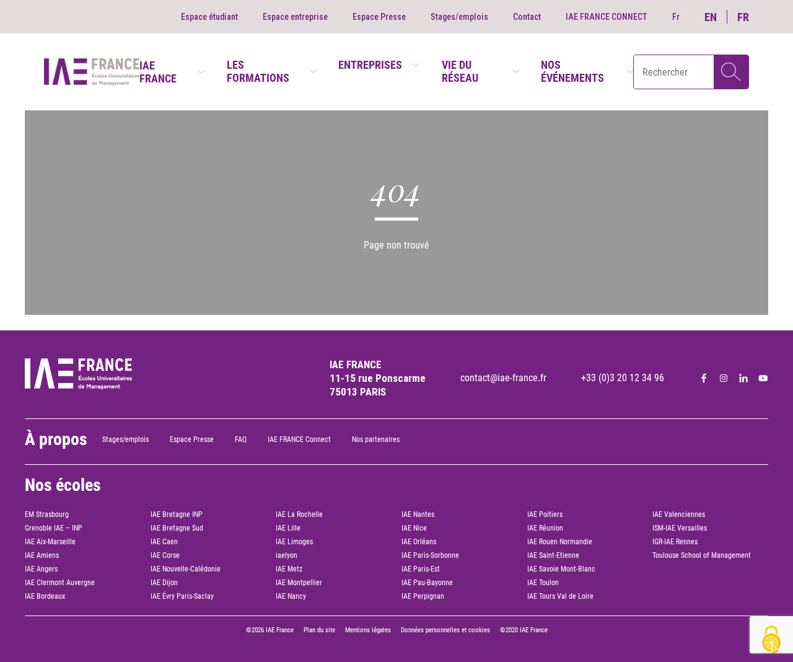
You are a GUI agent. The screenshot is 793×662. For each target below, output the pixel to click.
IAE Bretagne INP (177, 514)
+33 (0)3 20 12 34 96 (622, 378)
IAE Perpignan (422, 596)
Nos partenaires (376, 439)
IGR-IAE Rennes (675, 541)
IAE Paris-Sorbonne (430, 555)
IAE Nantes (417, 514)
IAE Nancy (291, 596)
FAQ (241, 439)
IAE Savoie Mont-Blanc (561, 569)
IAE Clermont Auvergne (60, 582)
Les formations (258, 71)
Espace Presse (379, 17)
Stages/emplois (459, 17)
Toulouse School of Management (701, 555)
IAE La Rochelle (299, 514)
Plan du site (319, 630)
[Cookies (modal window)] (771, 640)
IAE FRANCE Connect (299, 439)
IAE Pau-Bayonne (427, 582)
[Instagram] (724, 378)
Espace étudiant (209, 17)
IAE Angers (41, 569)
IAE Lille (288, 528)
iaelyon (286, 555)
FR (743, 17)
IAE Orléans (418, 541)
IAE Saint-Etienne (553, 555)
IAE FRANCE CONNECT (606, 17)
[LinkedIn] (743, 378)
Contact (527, 17)
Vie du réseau (460, 71)
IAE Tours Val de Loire (560, 596)
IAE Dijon (164, 582)
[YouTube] (763, 378)
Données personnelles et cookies (445, 630)
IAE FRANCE (158, 72)
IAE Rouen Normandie (559, 541)
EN (710, 17)
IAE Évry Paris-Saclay (182, 596)
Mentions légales (368, 630)
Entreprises (370, 64)
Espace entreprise (295, 17)
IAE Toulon (543, 582)
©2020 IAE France (524, 630)
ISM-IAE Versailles (679, 528)
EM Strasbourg (47, 514)
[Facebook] (704, 378)
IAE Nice (414, 528)
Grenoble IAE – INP (53, 528)
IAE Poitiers (545, 514)
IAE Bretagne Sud (177, 528)
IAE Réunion (545, 528)
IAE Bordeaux (45, 596)
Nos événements (572, 71)
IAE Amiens (42, 555)
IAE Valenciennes (678, 514)
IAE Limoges (294, 541)
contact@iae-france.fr (503, 378)
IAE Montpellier (299, 582)
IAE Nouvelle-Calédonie (186, 569)
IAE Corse (165, 555)
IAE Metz (289, 569)
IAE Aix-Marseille (50, 541)
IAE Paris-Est (420, 569)
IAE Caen (164, 541)
